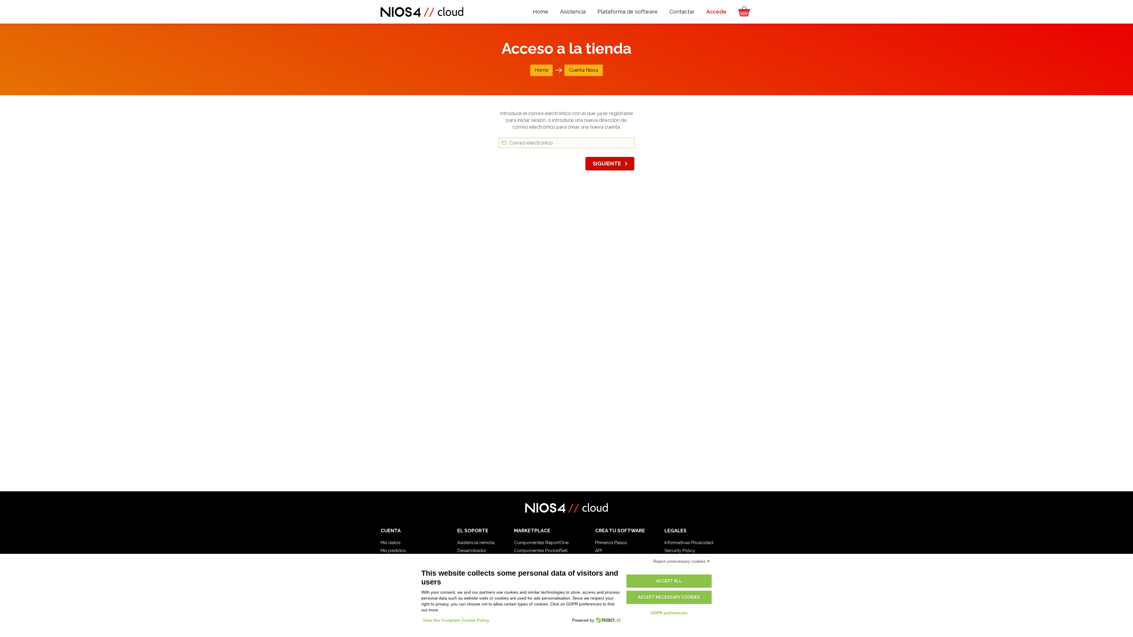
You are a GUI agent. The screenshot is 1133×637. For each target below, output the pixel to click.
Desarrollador (471, 550)
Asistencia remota (476, 542)
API (598, 550)
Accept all (669, 581)
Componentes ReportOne (541, 542)
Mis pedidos (393, 550)
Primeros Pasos (611, 542)
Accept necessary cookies (669, 597)
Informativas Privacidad (688, 542)
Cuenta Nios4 (583, 70)
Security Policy (679, 550)
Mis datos (390, 542)
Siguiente (611, 164)
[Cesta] (742, 11)
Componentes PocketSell (541, 550)
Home (541, 70)
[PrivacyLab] (607, 620)
